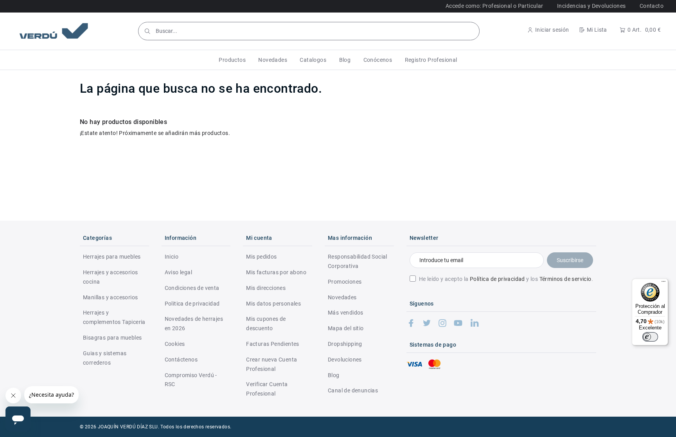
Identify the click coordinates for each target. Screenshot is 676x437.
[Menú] (663, 283)
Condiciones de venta (192, 288)
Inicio (171, 257)
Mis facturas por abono (276, 272)
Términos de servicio (565, 279)
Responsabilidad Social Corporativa (357, 261)
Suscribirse (570, 260)
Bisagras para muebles (112, 337)
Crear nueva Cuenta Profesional (271, 364)
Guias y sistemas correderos (104, 358)
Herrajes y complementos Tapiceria (114, 317)
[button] (232, 60)
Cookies (175, 344)
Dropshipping (345, 344)
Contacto (651, 6)
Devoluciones (345, 359)
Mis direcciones (266, 288)
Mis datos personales (273, 303)
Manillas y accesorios (110, 297)
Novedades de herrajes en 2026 (194, 323)
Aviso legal (178, 272)
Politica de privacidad (192, 303)
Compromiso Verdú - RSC (191, 380)
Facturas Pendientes (272, 344)
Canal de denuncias (353, 390)
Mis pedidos (261, 257)
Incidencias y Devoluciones (591, 6)
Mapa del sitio (346, 328)
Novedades (342, 297)
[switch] (650, 337)
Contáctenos (181, 359)
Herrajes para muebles (111, 257)
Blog (334, 375)
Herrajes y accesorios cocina (110, 277)
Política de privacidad (497, 279)
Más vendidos (345, 312)
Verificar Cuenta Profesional (267, 389)
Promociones (344, 282)
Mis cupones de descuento (266, 323)
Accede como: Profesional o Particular (494, 6)
